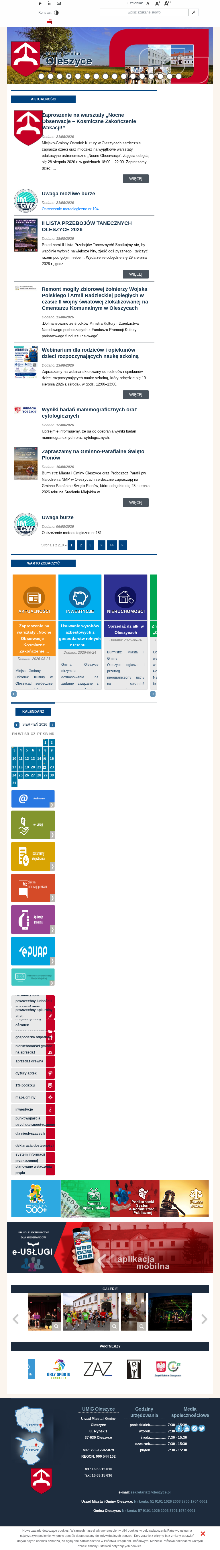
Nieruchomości (126, 611)
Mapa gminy (25, 1097)
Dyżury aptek (26, 1073)
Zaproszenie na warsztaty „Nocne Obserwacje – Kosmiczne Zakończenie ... (34, 638)
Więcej (135, 178)
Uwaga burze (58, 517)
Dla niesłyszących (30, 1134)
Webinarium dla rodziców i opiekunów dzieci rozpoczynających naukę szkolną (90, 353)
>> (112, 545)
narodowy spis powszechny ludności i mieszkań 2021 (33, 1001)
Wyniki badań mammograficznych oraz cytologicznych (89, 413)
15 (44, 759)
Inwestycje (80, 611)
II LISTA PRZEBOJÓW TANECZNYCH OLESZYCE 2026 (87, 226)
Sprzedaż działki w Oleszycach (126, 629)
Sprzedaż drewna (29, 1061)
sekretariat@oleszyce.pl (150, 1492)
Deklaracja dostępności (34, 1146)
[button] (203, 1534)
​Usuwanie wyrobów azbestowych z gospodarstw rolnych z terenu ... (80, 635)
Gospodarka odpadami (33, 1037)
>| (122, 545)
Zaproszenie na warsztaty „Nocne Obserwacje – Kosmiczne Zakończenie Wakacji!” (89, 121)
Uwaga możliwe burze (68, 193)
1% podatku (25, 1085)
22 (44, 768)
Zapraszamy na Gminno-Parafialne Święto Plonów (93, 455)
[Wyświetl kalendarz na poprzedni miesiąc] (16, 725)
